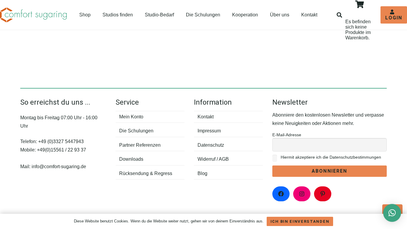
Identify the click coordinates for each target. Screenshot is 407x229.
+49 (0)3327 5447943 (61, 141)
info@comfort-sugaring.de (59, 166)
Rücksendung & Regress (145, 173)
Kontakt (206, 116)
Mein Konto (131, 116)
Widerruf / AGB (213, 159)
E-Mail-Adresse (286, 134)
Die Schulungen (136, 130)
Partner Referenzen (140, 145)
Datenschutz (211, 145)
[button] (340, 15)
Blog (202, 173)
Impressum (209, 130)
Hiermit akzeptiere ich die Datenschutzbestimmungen (330, 157)
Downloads (131, 159)
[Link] (33, 14)
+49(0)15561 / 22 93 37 (61, 149)
